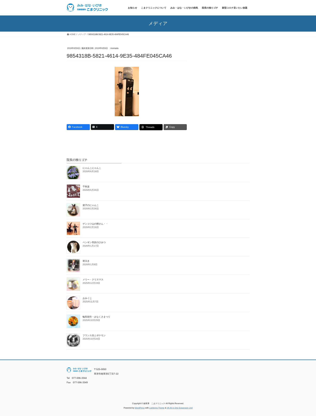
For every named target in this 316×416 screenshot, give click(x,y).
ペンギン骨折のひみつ (94, 242)
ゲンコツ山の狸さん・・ (95, 223)
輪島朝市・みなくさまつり (96, 316)
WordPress (140, 408)
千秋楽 (86, 186)
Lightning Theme (156, 408)
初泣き (86, 261)
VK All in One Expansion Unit (180, 408)
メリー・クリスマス (93, 279)
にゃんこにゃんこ (92, 168)
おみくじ (87, 298)
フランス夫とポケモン (94, 335)
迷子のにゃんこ (91, 205)
